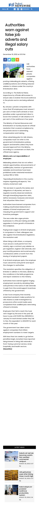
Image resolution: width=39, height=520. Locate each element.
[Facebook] (5, 59)
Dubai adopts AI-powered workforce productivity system (25, 491)
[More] (17, 59)
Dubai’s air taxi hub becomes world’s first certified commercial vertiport (26, 457)
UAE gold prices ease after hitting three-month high (26, 474)
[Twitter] (9, 59)
